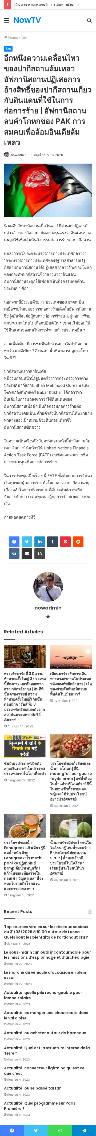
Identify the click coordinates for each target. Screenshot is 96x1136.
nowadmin (18, 155)
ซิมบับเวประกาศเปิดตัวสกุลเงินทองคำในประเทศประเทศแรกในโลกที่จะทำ (25, 768)
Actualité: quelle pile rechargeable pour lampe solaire (43, 995)
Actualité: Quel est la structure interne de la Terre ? (47, 1050)
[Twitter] (27, 541)
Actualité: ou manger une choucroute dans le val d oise (46, 1015)
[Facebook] (14, 541)
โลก (24, 37)
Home (12, 37)
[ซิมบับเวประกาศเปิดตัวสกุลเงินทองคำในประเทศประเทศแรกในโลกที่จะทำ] (25, 746)
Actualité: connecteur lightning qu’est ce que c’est (44, 1070)
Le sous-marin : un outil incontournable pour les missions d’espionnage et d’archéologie (47, 955)
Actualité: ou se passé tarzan (33, 1088)
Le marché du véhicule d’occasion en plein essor (45, 975)
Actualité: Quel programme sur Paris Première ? (39, 1106)
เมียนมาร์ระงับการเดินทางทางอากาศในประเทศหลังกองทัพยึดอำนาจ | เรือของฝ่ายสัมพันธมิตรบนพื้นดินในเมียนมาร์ (71, 684)
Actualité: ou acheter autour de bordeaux (45, 1033)
